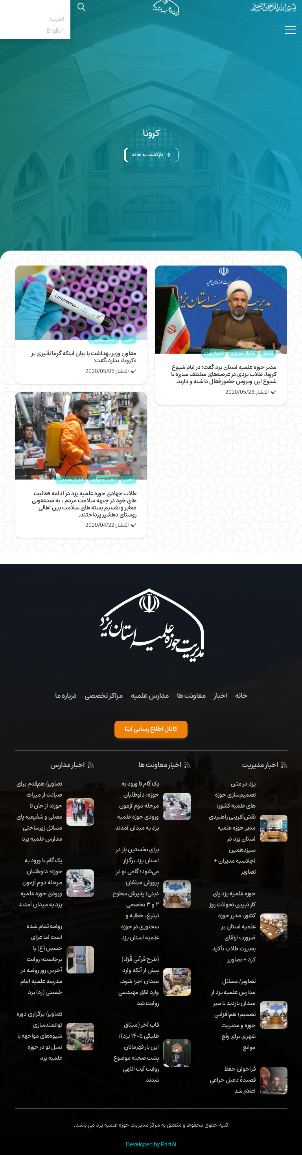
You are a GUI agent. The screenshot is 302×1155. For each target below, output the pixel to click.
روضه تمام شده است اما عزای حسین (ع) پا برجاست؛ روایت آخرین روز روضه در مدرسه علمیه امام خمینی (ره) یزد (41, 959)
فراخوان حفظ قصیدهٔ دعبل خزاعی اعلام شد (233, 1079)
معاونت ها (191, 695)
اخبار (220, 695)
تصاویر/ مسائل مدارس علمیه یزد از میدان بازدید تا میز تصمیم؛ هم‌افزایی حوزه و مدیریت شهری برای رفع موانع (233, 1014)
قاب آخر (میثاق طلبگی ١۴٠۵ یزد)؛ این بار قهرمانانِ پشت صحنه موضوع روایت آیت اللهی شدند (136, 1052)
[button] (35, 7)
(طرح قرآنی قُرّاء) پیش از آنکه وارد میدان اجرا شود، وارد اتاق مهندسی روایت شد (138, 981)
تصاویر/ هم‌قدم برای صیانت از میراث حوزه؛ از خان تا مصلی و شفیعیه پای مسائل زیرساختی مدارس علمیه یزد (39, 811)
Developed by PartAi (151, 1144)
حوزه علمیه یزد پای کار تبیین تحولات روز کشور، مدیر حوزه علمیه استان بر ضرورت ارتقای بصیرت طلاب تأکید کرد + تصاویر (233, 926)
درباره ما (65, 695)
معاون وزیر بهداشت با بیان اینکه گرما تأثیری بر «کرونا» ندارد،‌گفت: (83, 357)
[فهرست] (290, 30)
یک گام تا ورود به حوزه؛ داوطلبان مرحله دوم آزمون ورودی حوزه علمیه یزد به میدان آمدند (137, 805)
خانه (241, 695)
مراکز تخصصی (104, 695)
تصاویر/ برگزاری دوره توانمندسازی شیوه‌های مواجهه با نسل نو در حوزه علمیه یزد (39, 1035)
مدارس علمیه (150, 695)
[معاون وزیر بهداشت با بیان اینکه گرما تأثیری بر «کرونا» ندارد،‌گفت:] (81, 271)
